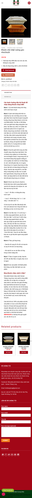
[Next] (28, 23)
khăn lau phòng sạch (16, 495)
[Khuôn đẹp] (16, 3)
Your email (4, 412)
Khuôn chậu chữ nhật (15, 48)
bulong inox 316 (8, 497)
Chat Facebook (7, 490)
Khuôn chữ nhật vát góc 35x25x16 (24, 348)
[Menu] (2, 3)
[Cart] (29, 3)
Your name (4, 406)
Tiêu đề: (3, 419)
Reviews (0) (7, 96)
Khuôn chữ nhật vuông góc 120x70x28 (8, 348)
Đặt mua (8, 352)
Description (8, 92)
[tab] (16, 92)
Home (3, 48)
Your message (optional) (8, 426)
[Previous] (4, 23)
